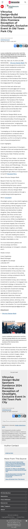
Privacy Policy (20, 517)
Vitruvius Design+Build (17, 63)
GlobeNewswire (5, 40)
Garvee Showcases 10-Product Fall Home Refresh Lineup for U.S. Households (15, 475)
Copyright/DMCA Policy (8, 517)
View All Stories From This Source (14, 479)
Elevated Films (12, 174)
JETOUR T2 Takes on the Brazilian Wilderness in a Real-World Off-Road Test (15, 470)
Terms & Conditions (13, 515)
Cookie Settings (14, 519)
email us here (9, 453)
